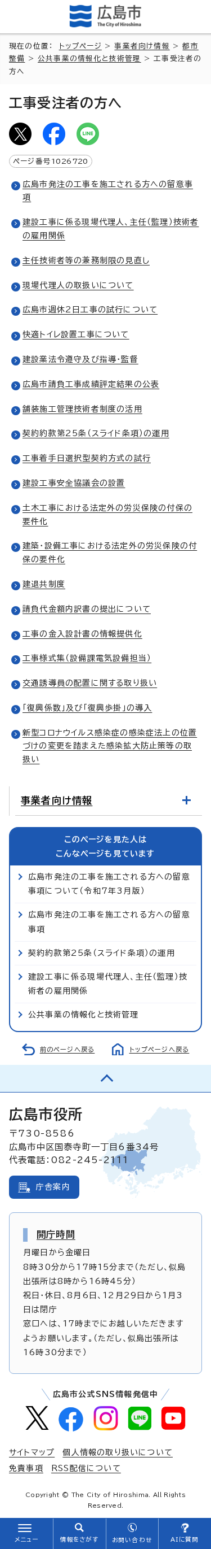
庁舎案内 (53, 1187)
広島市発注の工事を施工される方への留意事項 (109, 922)
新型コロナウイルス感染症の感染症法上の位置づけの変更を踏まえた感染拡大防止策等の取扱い (110, 746)
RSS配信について (86, 1468)
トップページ (80, 46)
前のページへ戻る (67, 1049)
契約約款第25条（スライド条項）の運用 (96, 433)
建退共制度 (44, 584)
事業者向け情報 (141, 46)
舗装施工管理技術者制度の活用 (82, 409)
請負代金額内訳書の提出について (87, 609)
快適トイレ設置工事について (76, 334)
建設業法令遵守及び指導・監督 (80, 359)
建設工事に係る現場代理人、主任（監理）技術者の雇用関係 (107, 984)
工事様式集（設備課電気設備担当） (87, 658)
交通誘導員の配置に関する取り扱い (90, 683)
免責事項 (26, 1468)
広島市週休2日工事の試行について (90, 310)
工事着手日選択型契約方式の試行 (87, 458)
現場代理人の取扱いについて (78, 285)
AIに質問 (184, 1539)
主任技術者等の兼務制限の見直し (86, 260)
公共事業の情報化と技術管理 (89, 58)
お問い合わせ (132, 1540)
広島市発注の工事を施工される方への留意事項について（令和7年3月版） (109, 884)
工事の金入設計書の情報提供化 (82, 634)
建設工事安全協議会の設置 (74, 483)
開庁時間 (56, 1234)
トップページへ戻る (159, 1049)
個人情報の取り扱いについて (117, 1452)
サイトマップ (32, 1452)
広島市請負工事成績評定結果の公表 (91, 384)
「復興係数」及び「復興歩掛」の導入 (87, 708)
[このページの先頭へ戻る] (105, 1078)
